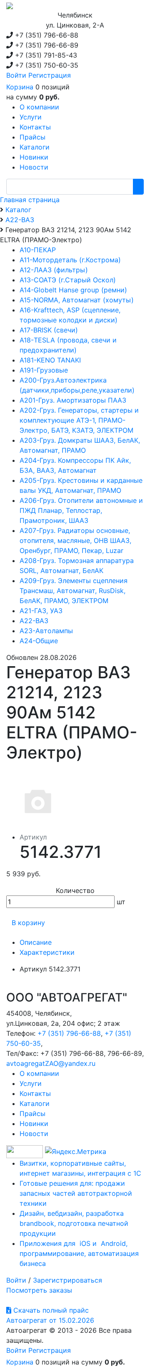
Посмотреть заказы (39, 1290)
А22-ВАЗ (34, 620)
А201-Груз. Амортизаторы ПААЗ (73, 400)
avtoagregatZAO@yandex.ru (50, 1063)
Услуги (31, 1083)
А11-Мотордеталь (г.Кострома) (70, 260)
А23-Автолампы (46, 630)
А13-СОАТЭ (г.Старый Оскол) (68, 280)
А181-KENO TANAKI (50, 360)
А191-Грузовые (44, 370)
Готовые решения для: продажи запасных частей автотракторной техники (76, 1193)
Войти (16, 75)
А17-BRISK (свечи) (49, 330)
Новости (34, 1133)
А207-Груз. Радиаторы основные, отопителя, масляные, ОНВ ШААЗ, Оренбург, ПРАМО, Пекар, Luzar (75, 540)
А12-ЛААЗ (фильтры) (54, 270)
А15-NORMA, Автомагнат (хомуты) (77, 300)
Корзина (19, 87)
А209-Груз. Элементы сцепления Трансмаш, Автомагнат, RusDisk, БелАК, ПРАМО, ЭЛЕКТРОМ (74, 590)
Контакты (35, 1093)
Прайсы (32, 1113)
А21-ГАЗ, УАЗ (41, 610)
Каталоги (35, 1103)
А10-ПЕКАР (38, 250)
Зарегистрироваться (67, 1280)
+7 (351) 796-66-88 (69, 1033)
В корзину (28, 922)
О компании (39, 1073)
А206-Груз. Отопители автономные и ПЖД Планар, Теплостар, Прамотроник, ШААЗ (81, 510)
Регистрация (49, 75)
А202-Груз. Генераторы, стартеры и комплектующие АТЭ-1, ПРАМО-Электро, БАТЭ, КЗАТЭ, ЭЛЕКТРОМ (79, 420)
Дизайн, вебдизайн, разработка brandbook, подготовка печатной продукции (74, 1223)
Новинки (34, 1123)
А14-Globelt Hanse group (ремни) (73, 290)
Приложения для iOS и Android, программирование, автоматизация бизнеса (79, 1253)
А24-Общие (39, 641)
